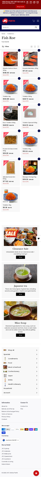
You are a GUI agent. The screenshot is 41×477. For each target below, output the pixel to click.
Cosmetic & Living (7, 461)
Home (3, 34)
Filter (7, 47)
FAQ (21, 409)
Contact (4, 419)
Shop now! (20, 7)
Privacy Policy (6, 416)
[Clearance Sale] (20, 236)
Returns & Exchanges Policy (10, 411)
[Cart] (33, 21)
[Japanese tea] (20, 273)
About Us (4, 406)
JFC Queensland (7, 456)
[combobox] (20, 27)
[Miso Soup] (20, 310)
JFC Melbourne (6, 454)
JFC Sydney (5, 448)
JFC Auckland (6, 459)
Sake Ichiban (6, 464)
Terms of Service (7, 414)
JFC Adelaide (6, 451)
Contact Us (24, 406)
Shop (20, 257)
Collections (10, 34)
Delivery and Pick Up (8, 409)
